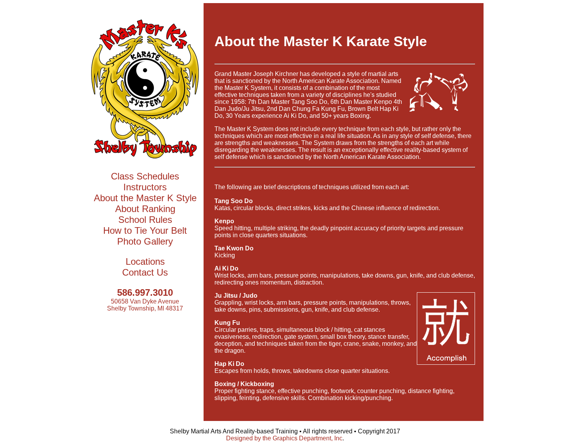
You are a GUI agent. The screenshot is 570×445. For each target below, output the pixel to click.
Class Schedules (145, 176)
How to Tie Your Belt (145, 230)
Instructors (145, 187)
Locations (145, 261)
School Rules (145, 219)
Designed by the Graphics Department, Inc (284, 438)
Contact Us (145, 272)
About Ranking (145, 209)
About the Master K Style (145, 198)
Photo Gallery (145, 241)
